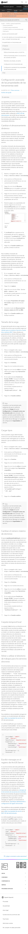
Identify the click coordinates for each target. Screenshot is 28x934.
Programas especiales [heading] (7, 888)
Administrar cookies (8, 923)
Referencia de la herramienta (23, 10)
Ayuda (15, 10)
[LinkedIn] (24, 863)
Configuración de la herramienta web (13, 64)
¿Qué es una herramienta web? (9, 34)
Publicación (6, 31)
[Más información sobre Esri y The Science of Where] (5, 867)
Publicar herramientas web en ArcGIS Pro (14, 52)
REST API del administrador (9, 813)
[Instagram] (21, 866)
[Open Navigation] (26, 2)
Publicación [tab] (6, 49)
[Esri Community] (17, 866)
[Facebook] (17, 863)
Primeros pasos (9, 10)
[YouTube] (24, 866)
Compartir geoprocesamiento (10, 27)
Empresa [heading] (4, 884)
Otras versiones (15, 90)
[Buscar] (22, 2)
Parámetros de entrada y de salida (12, 61)
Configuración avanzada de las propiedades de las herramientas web (15, 68)
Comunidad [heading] (4, 877)
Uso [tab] (4, 72)
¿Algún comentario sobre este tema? (16, 856)
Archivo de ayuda (6, 92)
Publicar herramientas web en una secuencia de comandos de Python (15, 56)
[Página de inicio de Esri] (4, 2)
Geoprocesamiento (8, 25)
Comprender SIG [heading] (6, 881)
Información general (8, 6)
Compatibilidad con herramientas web (11, 42)
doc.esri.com (12, 16)
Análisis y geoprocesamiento (13, 23)
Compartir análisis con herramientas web (13, 29)
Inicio (3, 10)
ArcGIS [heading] (3, 873)
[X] (21, 863)
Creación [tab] (5, 46)
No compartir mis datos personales (11, 927)
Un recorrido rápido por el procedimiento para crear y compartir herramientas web (14, 38)
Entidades (19, 6)
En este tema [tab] (5, 97)
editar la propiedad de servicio (13, 718)
